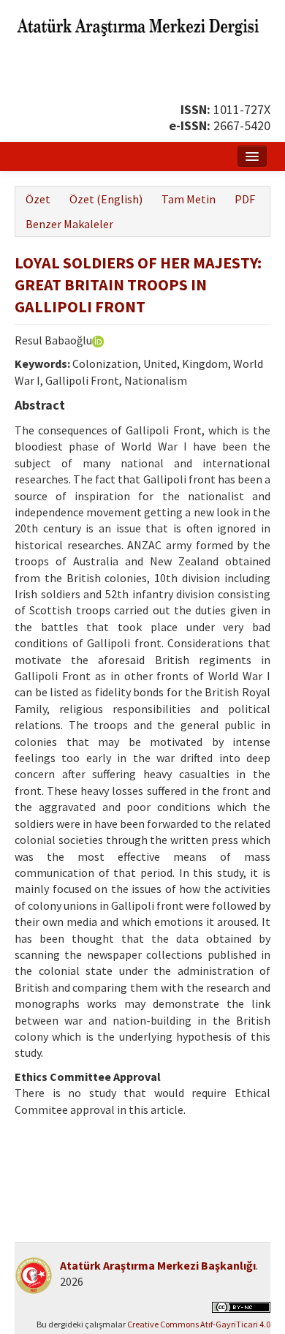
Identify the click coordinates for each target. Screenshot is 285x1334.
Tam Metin (189, 199)
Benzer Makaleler (69, 223)
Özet (38, 199)
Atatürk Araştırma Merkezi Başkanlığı (158, 1265)
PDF (245, 199)
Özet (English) (105, 199)
